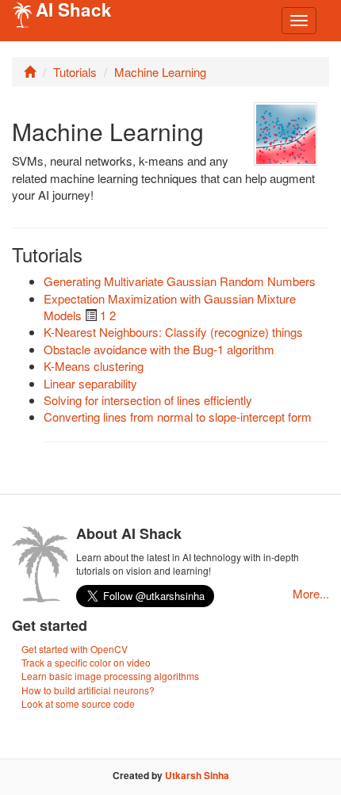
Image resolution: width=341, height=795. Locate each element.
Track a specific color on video (86, 662)
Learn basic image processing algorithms (110, 675)
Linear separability (90, 383)
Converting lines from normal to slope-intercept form (178, 416)
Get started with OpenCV (74, 648)
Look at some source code (78, 703)
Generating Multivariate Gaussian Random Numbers (180, 281)
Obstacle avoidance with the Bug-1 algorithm (159, 349)
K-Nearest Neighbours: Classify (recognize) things (173, 331)
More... (311, 593)
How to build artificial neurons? (88, 690)
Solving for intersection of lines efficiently (148, 400)
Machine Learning (160, 71)
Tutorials (75, 71)
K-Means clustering (94, 365)
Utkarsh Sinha (197, 775)
